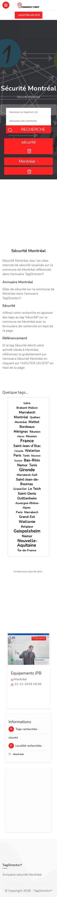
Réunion (35, 432)
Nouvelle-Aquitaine (27, 543)
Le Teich (34, 489)
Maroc (20, 436)
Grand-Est (27, 517)
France (27, 441)
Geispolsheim (27, 531)
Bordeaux (27, 427)
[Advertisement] (28, 214)
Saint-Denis (27, 493)
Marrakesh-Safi (27, 475)
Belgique (27, 526)
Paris (17, 455)
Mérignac (21, 431)
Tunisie (18, 460)
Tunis (26, 456)
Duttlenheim (27, 498)
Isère (27, 403)
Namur (22, 465)
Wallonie (27, 521)
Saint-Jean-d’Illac (27, 446)
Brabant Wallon (27, 408)
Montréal (21, 417)
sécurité (13, 737)
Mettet (33, 422)
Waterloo (32, 450)
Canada (18, 451)
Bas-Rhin (32, 460)
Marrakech (27, 412)
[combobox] (28, 112)
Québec (35, 417)
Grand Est (19, 489)
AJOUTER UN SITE (29, 15)
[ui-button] (28, 150)
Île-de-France (27, 550)
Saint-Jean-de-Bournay (27, 481)
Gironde (27, 470)
